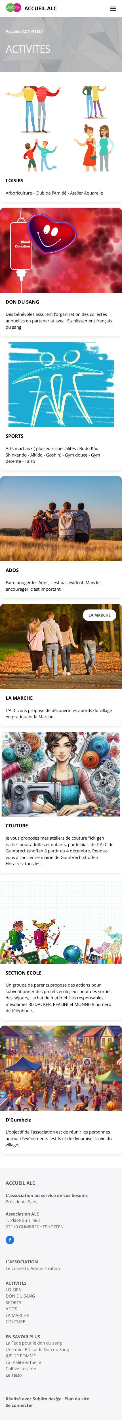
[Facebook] (10, 1240)
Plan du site (76, 1399)
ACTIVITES (31, 31)
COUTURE (15, 1322)
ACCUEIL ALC (40, 8)
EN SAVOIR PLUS (23, 1337)
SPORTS (13, 1303)
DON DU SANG (20, 1296)
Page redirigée (91, 1370)
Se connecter (19, 1405)
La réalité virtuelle (23, 1362)
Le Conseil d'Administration (33, 1268)
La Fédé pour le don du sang (34, 1343)
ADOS (11, 1309)
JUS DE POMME (21, 1356)
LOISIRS (13, 1290)
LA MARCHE (17, 1315)
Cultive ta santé (21, 1369)
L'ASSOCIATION (22, 1262)
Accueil (12, 31)
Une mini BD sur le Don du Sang (37, 1350)
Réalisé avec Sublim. (34, 1399)
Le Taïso (14, 1375)
